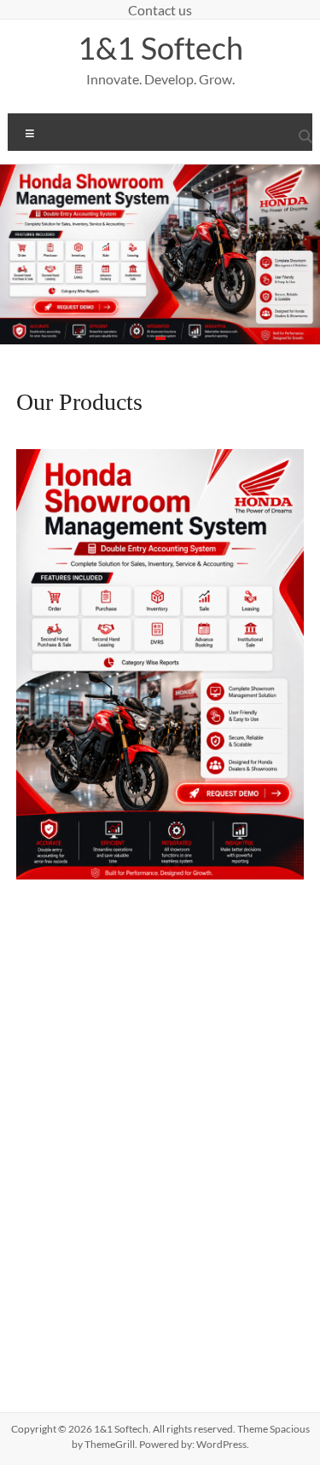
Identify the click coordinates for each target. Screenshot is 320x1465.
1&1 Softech (160, 47)
